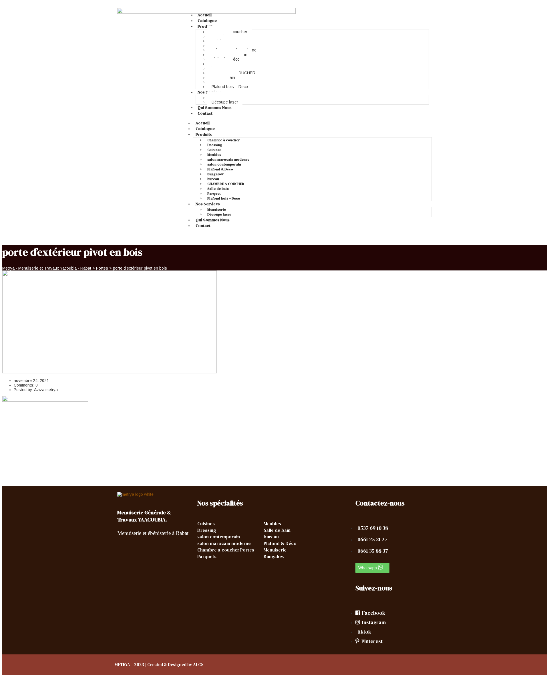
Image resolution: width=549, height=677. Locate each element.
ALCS (198, 665)
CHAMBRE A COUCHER (225, 184)
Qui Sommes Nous (215, 107)
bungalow (215, 174)
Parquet (214, 193)
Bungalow (274, 556)
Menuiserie (216, 209)
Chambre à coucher (223, 140)
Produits (206, 26)
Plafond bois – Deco (230, 86)
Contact (205, 113)
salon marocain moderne (228, 159)
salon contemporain (224, 164)
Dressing (214, 145)
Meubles (214, 154)
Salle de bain (218, 188)
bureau (213, 179)
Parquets (206, 556)
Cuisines (214, 150)
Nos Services (208, 204)
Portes (247, 550)
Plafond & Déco (220, 169)
